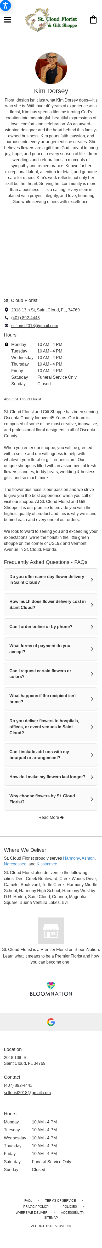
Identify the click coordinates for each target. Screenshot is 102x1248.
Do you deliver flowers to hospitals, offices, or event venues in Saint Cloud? (44, 727)
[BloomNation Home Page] (51, 988)
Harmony (71, 858)
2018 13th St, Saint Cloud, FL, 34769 (45, 310)
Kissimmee (47, 864)
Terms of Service (60, 1200)
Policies (70, 1206)
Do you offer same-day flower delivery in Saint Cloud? (46, 579)
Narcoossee (15, 864)
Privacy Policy (36, 1206)
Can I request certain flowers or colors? (40, 674)
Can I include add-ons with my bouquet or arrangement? (39, 754)
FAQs (28, 1200)
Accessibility (72, 1213)
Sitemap (51, 1217)
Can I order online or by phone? (40, 626)
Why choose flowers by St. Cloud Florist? (42, 799)
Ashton (88, 858)
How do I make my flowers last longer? (47, 777)
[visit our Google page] (51, 1022)
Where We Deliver (32, 1213)
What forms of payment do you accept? (39, 648)
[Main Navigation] (7, 20)
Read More (49, 817)
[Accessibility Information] (5, 5)
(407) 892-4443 (25, 318)
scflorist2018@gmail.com (34, 325)
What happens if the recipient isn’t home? (43, 698)
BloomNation (87, 949)
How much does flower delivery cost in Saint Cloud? (47, 604)
